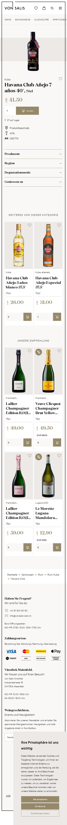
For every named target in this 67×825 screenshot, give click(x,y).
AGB (8, 795)
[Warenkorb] (44, 8)
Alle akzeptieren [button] (40, 799)
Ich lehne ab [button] (40, 806)
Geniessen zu (14, 181)
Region (10, 163)
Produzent (12, 154)
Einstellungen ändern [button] (40, 813)
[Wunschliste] (36, 8)
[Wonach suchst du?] (52, 8)
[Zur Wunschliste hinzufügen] (60, 79)
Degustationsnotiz (17, 172)
